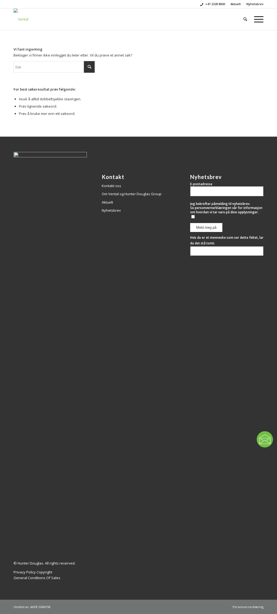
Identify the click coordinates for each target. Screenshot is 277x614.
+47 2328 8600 (215, 4)
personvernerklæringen (213, 207)
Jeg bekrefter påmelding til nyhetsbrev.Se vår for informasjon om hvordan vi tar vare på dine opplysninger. (226, 207)
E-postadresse (202, 184)
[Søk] (245, 19)
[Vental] (21, 19)
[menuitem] (236, 4)
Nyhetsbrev (254, 4)
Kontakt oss (111, 185)
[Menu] (256, 19)
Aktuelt (235, 4)
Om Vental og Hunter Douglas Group (131, 193)
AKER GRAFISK (40, 607)
